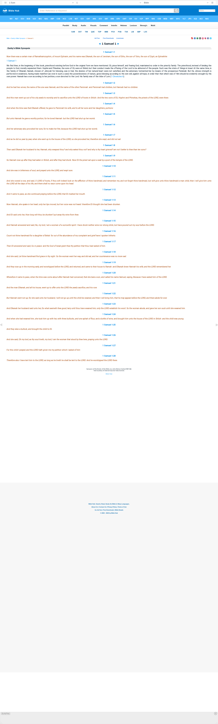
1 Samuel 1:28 (109, 356)
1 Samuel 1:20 (109, 273)
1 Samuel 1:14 (109, 210)
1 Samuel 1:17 (109, 241)
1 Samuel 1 (11, 61)
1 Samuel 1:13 (109, 200)
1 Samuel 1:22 (109, 293)
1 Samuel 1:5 (109, 114)
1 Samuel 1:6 (109, 124)
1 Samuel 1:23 (109, 304)
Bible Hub (109, 374)
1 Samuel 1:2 (109, 83)
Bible (8, 38)
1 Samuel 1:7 (109, 135)
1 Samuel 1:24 (109, 314)
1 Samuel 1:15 (109, 221)
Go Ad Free (5, 714)
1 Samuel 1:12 (109, 189)
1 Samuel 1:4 (109, 103)
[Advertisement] (109, 467)
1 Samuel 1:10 (109, 166)
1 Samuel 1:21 (109, 283)
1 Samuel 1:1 (109, 52)
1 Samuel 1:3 (109, 93)
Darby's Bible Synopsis (18, 38)
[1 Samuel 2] (215, 330)
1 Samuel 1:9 (109, 155)
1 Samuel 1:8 (109, 145)
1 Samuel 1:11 (109, 176)
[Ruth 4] (3, 330)
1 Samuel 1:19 (109, 262)
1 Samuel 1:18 (109, 252)
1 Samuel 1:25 (109, 325)
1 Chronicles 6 (117, 76)
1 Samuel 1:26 (109, 335)
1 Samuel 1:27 (109, 345)
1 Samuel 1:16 (109, 231)
